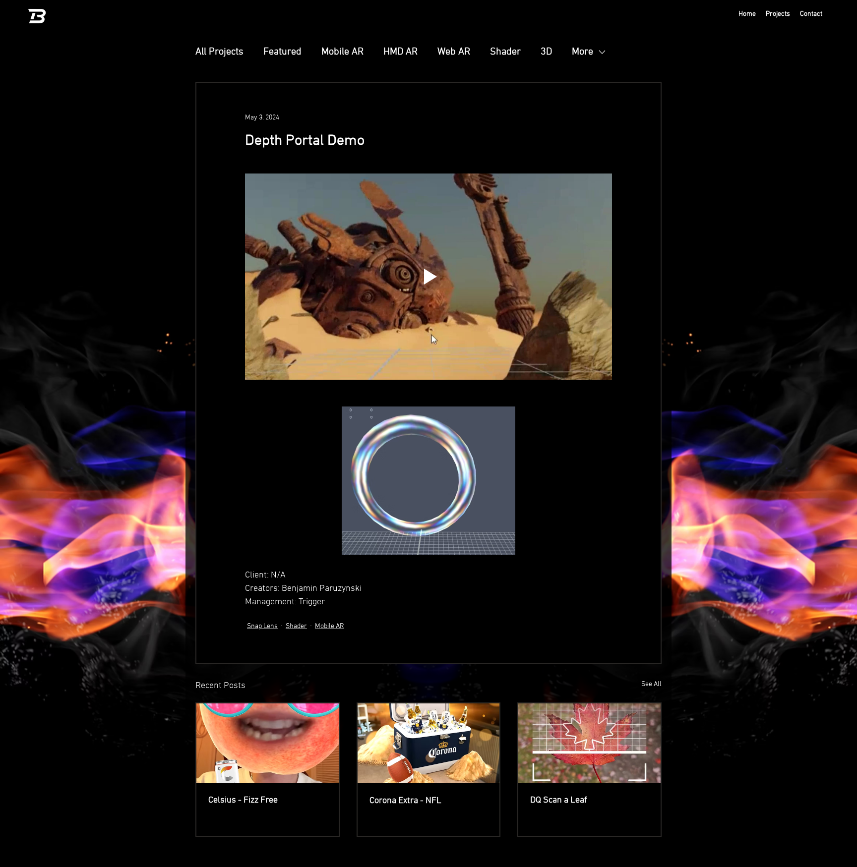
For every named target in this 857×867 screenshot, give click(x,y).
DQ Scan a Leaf (558, 800)
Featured (282, 52)
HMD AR (400, 52)
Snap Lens (262, 626)
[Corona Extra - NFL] (429, 743)
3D (546, 52)
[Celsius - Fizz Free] (267, 743)
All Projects (219, 52)
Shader (505, 52)
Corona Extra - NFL (405, 801)
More (582, 52)
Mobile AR (342, 52)
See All (651, 684)
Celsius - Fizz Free (243, 800)
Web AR (453, 52)
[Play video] (428, 276)
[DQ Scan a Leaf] (589, 743)
